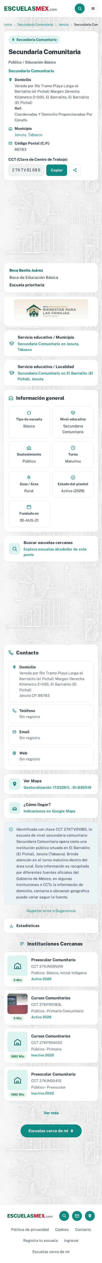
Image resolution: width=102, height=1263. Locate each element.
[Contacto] (77, 1216)
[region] (51, 221)
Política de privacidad (30, 1229)
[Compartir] (75, 170)
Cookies (62, 1229)
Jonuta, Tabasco (28, 135)
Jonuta (64, 24)
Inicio (8, 24)
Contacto (83, 1229)
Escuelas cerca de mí (51, 1252)
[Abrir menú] (93, 8)
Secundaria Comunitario (35, 24)
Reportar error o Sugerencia (51, 911)
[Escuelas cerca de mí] (90, 1216)
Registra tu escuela (40, 1240)
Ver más (51, 1112)
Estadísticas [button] (27, 925)
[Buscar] (80, 8)
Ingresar (71, 1240)
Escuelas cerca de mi (48, 1130)
